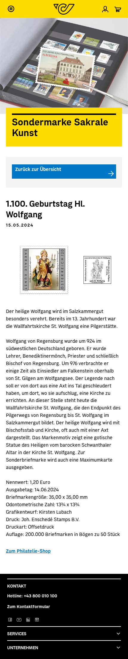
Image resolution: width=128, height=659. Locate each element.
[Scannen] (118, 25)
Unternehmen (22, 647)
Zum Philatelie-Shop (28, 550)
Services (16, 633)
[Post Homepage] (64, 9)
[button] (11, 9)
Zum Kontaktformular (28, 606)
